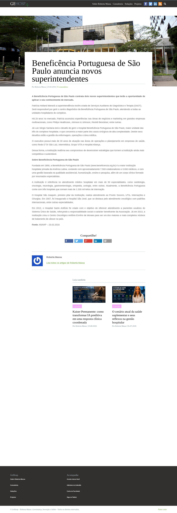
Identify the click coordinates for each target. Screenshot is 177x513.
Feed (160, 4)
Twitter (150, 4)
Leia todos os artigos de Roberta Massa (65, 263)
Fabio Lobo (162, 509)
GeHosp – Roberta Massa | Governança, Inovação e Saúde (19, 4)
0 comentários (62, 87)
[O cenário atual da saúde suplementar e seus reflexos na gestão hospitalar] (128, 294)
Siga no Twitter (72, 497)
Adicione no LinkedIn (74, 485)
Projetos (137, 4)
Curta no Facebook (73, 491)
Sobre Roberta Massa (101, 4)
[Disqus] (88, 365)
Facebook (146, 4)
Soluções (129, 4)
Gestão (88, 42)
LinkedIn (155, 4)
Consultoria (118, 4)
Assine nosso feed (73, 479)
